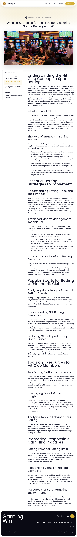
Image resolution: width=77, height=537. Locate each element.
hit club (42, 99)
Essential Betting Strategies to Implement (12, 82)
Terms (68, 532)
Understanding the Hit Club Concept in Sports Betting (11, 77)
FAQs (55, 522)
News (49, 522)
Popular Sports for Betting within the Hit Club (13, 87)
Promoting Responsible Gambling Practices (13, 96)
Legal (72, 532)
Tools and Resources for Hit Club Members (13, 91)
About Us (57, 532)
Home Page (41, 522)
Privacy (63, 532)
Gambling (49, 17)
